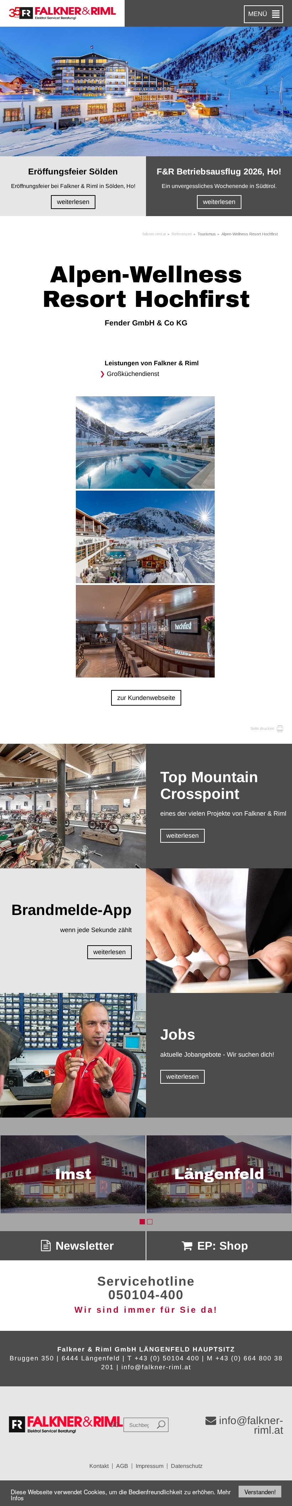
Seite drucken (262, 728)
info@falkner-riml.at (156, 1367)
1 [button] (142, 1221)
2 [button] (149, 1221)
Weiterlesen (73, 201)
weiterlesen (182, 835)
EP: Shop (221, 1245)
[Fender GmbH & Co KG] (146, 443)
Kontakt (99, 1466)
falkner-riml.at (154, 234)
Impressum (149, 1466)
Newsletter (83, 1245)
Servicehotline (146, 1281)
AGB (122, 1466)
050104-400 (146, 1294)
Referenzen (182, 234)
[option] (73, 1174)
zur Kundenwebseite (146, 697)
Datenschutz (187, 1466)
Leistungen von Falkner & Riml (152, 363)
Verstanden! (260, 1491)
